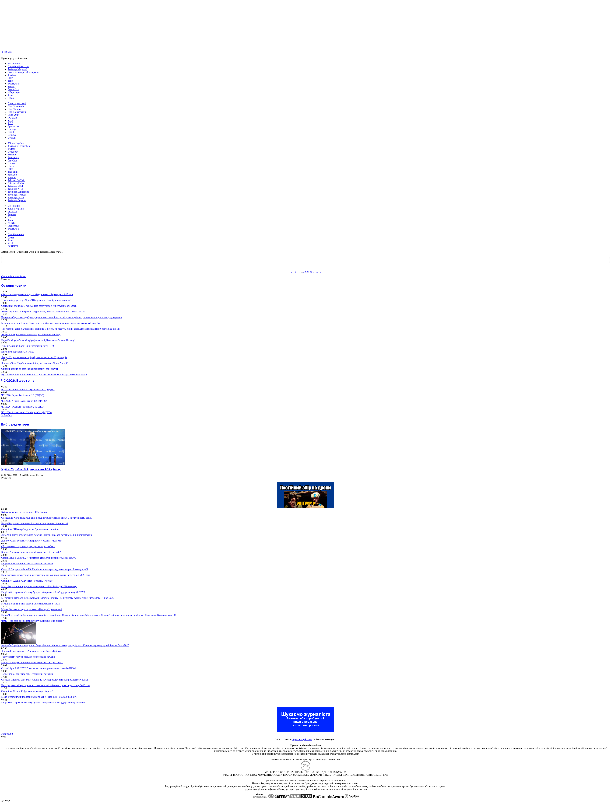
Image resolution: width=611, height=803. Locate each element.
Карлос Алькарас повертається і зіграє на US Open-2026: (32, 552)
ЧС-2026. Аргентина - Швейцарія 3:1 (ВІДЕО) (26, 412)
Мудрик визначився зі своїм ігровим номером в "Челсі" (31, 603)
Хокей (11, 86)
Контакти (13, 245)
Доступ (12, 137)
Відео (11, 98)
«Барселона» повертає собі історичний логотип (27, 563)
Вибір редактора (15, 424)
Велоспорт (13, 157)
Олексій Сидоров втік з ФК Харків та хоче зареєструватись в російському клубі (44, 569)
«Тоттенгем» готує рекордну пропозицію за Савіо (28, 546)
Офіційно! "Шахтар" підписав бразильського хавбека (30, 529)
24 (311, 272)
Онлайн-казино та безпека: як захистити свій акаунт (29, 368)
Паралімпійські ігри (18, 66)
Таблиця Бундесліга (18, 191)
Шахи (11, 166)
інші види (13, 171)
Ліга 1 (11, 132)
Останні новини (13, 285)
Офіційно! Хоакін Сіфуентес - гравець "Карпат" (27, 580)
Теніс (10, 80)
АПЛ (10, 123)
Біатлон (12, 154)
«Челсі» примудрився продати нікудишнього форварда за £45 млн (37, 294)
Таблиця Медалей (17, 69)
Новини (12, 177)
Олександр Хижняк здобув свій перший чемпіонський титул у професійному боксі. (46, 517)
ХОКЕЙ (12, 223)
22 (304, 272)
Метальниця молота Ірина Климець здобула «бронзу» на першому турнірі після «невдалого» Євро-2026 (57, 598)
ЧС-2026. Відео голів (17, 380)
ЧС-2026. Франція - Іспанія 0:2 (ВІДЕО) (22, 406)
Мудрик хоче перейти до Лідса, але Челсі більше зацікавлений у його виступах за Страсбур (50, 323)
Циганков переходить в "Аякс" (18, 351)
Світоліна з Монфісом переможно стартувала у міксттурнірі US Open (39, 305)
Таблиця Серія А (17, 200)
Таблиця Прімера (17, 194)
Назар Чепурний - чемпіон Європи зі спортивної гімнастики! (34, 523)
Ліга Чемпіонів (16, 106)
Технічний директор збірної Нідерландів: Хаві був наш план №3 (36, 300)
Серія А (12, 134)
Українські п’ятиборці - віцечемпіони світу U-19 (27, 346)
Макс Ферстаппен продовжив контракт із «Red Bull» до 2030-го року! (39, 586)
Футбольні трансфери (19, 146)
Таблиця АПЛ (15, 189)
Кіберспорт (14, 92)
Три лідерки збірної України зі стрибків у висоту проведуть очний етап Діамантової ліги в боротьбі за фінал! (60, 328)
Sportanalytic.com (302, 739)
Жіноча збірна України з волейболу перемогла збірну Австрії (34, 363)
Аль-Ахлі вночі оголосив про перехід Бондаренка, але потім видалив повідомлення (46, 535)
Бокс (10, 78)
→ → (319, 272)
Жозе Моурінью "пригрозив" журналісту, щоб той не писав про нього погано (43, 311)
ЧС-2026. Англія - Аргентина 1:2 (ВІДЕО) (24, 401)
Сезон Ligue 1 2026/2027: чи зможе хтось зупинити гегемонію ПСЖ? (38, 557)
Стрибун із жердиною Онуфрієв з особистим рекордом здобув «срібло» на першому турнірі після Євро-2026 (65, 645)
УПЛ (10, 120)
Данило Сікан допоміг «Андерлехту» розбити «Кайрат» (31, 540)
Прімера (12, 129)
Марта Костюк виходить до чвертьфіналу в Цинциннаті (31, 609)
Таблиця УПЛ (15, 186)
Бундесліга (13, 126)
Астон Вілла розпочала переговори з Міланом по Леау (30, 334)
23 (307, 272)
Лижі (10, 169)
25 (314, 272)
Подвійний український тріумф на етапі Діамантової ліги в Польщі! (38, 340)
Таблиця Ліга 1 (16, 197)
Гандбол (12, 160)
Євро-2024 (13, 114)
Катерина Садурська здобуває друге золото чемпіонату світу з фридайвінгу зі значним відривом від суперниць (61, 317)
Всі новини (14, 63)
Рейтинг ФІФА (16, 183)
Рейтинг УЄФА (16, 180)
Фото (10, 95)
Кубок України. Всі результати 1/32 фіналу (31, 469)
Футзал (11, 148)
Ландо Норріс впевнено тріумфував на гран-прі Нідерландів (34, 357)
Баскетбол (13, 89)
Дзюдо (11, 163)
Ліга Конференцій (17, 112)
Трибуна (12, 174)
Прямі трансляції (17, 103)
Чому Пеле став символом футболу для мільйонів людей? (32, 620)
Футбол (12, 75)
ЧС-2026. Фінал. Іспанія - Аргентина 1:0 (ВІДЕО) (28, 389)
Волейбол (13, 151)
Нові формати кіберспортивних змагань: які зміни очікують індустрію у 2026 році (45, 575)
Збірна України (16, 143)
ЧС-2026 (12, 117)
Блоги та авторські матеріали (23, 72)
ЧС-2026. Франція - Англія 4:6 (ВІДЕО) (22, 395)
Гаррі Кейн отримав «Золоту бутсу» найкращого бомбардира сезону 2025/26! (43, 592)
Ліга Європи (14, 109)
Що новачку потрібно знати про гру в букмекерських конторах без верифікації (44, 374)
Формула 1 (13, 83)
